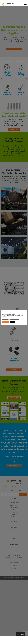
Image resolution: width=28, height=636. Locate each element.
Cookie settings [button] (5, 322)
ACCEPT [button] (12, 322)
